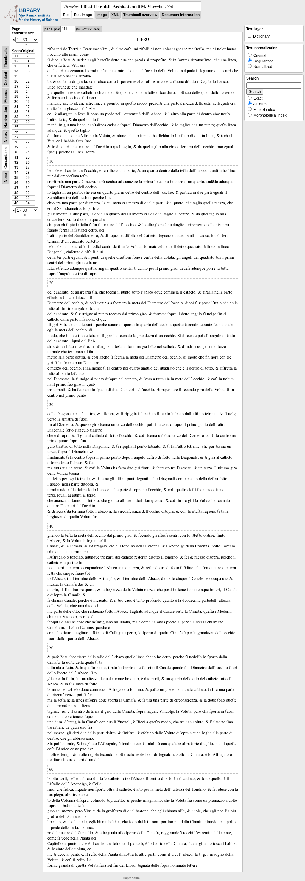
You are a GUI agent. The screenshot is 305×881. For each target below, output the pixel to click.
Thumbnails (6, 57)
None (6, 177)
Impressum (131, 878)
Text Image (83, 15)
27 (16, 137)
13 (16, 66)
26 (16, 132)
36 (16, 183)
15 (16, 76)
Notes (6, 137)
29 (16, 147)
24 (16, 122)
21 (16, 107)
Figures (6, 96)
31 (16, 157)
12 (16, 61)
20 (16, 102)
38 (16, 193)
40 (16, 203)
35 (16, 178)
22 (16, 112)
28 (16, 142)
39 (16, 198)
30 (16, 152)
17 (16, 86)
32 (16, 162)
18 (16, 91)
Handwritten (6, 117)
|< (55, 29)
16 (16, 81)
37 (16, 188)
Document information (181, 15)
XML (115, 15)
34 (16, 172)
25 (16, 127)
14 (16, 71)
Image (102, 15)
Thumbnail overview (140, 15)
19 (16, 96)
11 (16, 56)
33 (16, 167)
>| (98, 29)
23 (16, 117)
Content (6, 78)
